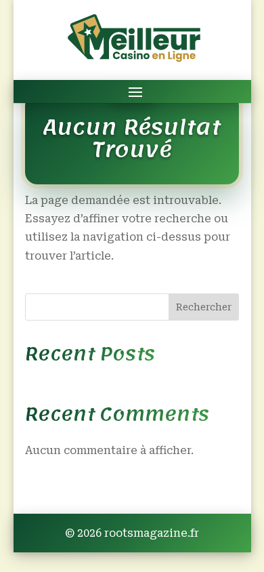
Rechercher (204, 307)
